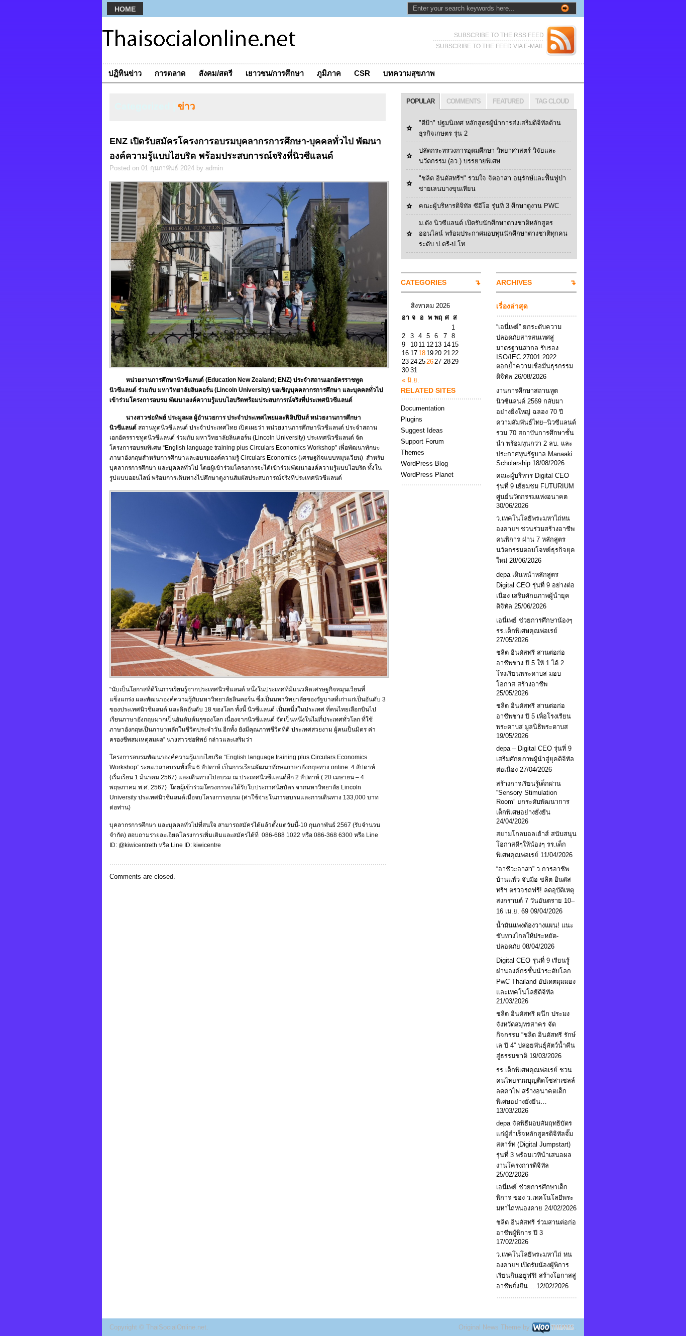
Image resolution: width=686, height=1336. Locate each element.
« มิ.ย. (410, 380)
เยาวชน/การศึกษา (275, 73)
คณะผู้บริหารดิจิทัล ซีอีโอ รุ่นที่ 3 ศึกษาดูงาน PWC (489, 206)
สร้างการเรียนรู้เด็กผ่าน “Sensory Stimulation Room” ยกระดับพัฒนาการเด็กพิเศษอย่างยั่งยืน (532, 798)
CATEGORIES (423, 282)
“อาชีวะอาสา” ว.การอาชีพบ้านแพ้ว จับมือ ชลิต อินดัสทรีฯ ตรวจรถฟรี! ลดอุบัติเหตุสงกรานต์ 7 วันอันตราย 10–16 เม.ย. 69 (535, 890)
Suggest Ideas (422, 430)
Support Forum (422, 441)
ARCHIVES (514, 282)
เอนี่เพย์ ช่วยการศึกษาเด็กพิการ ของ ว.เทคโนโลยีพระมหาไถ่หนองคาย (535, 1197)
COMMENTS (463, 101)
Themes (412, 452)
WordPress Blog (424, 463)
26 (429, 361)
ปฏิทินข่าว (125, 73)
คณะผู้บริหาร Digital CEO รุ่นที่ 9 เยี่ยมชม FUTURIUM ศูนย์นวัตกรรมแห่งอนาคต (535, 486)
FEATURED (508, 101)
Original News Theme (490, 1327)
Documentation (422, 408)
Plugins (411, 419)
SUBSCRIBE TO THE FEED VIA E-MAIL (490, 46)
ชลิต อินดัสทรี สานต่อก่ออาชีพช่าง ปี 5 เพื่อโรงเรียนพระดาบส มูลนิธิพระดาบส (533, 716)
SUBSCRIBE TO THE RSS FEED (499, 35)
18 (421, 353)
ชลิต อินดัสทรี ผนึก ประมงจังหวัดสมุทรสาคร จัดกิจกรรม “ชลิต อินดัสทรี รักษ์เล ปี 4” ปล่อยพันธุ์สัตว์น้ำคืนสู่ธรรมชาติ (536, 1035)
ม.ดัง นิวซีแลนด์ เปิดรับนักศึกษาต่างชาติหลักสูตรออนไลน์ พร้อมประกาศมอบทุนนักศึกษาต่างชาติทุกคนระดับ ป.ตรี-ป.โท (493, 233)
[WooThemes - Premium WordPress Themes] (553, 1327)
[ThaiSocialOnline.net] (199, 40)
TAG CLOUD (551, 101)
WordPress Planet (427, 474)
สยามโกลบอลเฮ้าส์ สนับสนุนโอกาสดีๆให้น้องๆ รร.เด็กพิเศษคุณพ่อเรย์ (536, 844)
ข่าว (186, 106)
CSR (362, 73)
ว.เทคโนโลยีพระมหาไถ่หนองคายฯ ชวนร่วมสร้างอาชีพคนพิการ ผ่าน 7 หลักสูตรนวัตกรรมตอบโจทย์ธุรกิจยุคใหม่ (535, 539)
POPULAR (420, 101)
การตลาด (170, 73)
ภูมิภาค (329, 73)
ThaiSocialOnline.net (176, 1327)
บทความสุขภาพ (409, 73)
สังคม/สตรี (216, 73)
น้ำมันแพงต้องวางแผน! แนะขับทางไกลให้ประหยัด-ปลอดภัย (535, 935)
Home (125, 9)
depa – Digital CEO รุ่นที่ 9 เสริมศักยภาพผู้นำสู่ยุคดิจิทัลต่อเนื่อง (535, 759)
